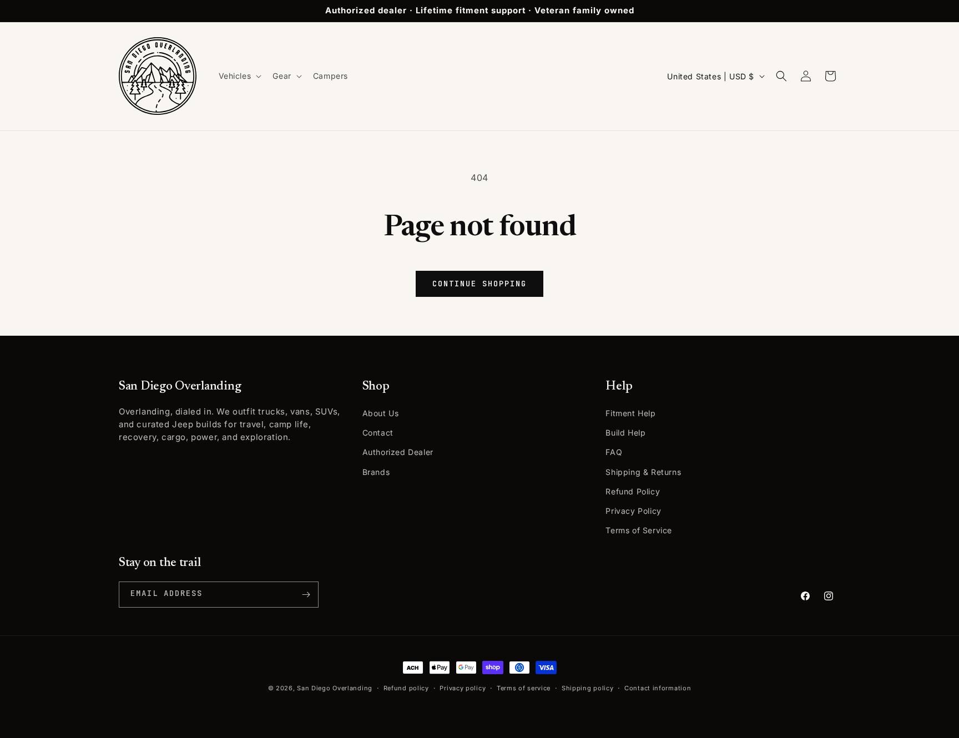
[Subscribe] (306, 595)
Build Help (625, 432)
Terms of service (524, 688)
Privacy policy (463, 688)
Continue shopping (479, 284)
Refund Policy (632, 491)
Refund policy (406, 688)
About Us (380, 413)
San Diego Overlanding (334, 688)
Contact (377, 432)
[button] (239, 76)
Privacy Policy (633, 510)
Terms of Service (638, 530)
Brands (376, 472)
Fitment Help (630, 413)
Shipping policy (588, 688)
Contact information (657, 688)
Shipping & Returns (643, 472)
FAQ (613, 452)
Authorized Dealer (397, 452)
